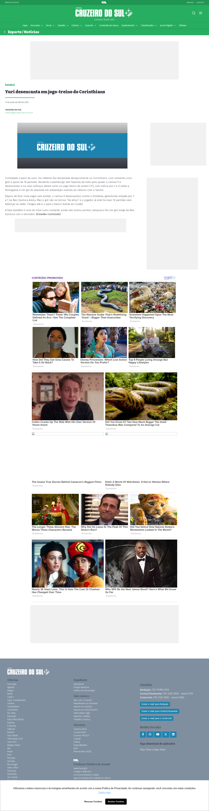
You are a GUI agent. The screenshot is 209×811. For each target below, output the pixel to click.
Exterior (10, 732)
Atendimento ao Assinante (86, 703)
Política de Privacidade (84, 690)
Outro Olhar (12, 767)
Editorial (11, 729)
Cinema (10, 703)
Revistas (11, 761)
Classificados (147, 25)
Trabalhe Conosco (82, 719)
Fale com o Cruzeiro (83, 700)
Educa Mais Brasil (15, 719)
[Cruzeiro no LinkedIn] (173, 734)
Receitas (11, 758)
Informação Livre (15, 738)
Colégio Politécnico (82, 771)
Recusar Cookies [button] (93, 801)
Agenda (10, 687)
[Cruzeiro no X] (165, 734)
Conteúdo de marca (108, 25)
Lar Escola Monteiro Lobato (86, 775)
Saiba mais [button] (104, 792)
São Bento (12, 774)
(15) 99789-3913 (160, 689)
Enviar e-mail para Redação (155, 704)
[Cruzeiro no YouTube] (157, 734)
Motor (10, 751)
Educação (11, 716)
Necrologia (12, 764)
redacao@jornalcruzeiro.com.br (19, 112)
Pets (9, 754)
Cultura (75, 25)
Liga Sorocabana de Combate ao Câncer (92, 778)
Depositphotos (80, 745)
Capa (25, 25)
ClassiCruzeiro (80, 729)
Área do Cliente (12, 2)
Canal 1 (10, 697)
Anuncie (190, 2)
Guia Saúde (12, 735)
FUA (76, 760)
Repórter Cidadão (82, 716)
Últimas (182, 25)
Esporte (89, 25)
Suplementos (128, 25)
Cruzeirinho (12, 710)
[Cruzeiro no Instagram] (150, 734)
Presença (11, 771)
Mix (8, 748)
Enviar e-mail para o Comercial (157, 718)
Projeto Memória (81, 687)
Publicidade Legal (82, 713)
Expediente (79, 684)
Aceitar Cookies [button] (116, 801)
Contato (200, 2)
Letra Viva (11, 742)
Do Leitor (11, 713)
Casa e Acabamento (16, 700)
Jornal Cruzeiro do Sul (104, 12)
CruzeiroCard (80, 732)
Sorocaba (35, 25)
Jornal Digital (166, 25)
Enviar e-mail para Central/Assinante (160, 711)
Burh (76, 748)
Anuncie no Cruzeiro (83, 706)
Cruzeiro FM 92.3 (81, 735)
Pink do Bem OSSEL (83, 751)
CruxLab (77, 738)
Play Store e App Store (152, 749)
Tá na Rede (12, 777)
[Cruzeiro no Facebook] (143, 734)
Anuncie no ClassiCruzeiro (86, 710)
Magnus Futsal (13, 745)
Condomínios (13, 706)
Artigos (10, 690)
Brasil (10, 693)
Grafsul (77, 742)
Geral (48, 25)
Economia (11, 726)
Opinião (61, 25)
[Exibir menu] (200, 13)
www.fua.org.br (80, 768)
